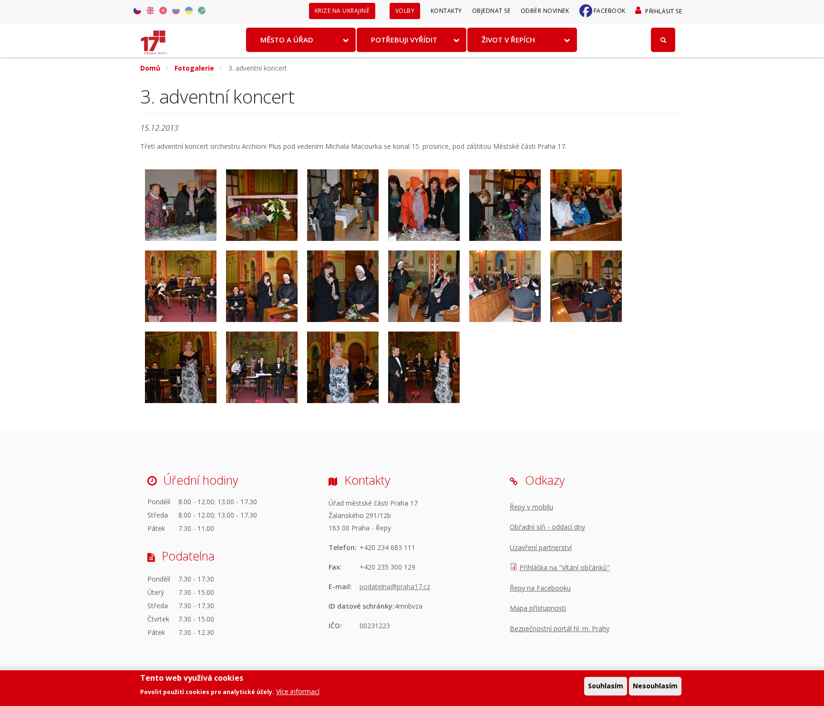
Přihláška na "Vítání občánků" (564, 567)
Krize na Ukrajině (342, 11)
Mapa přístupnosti (538, 608)
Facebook (610, 11)
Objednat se (491, 11)
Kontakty (446, 11)
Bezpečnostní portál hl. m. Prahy (559, 628)
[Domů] (154, 39)
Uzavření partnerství (541, 547)
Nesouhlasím (655, 685)
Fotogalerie (194, 68)
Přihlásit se (663, 11)
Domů (150, 68)
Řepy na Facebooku (540, 587)
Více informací (297, 691)
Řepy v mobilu (531, 506)
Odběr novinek (545, 11)
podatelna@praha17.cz (395, 586)
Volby (405, 11)
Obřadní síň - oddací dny (547, 526)
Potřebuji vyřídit (404, 39)
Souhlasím (605, 685)
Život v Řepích (508, 39)
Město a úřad (286, 39)
